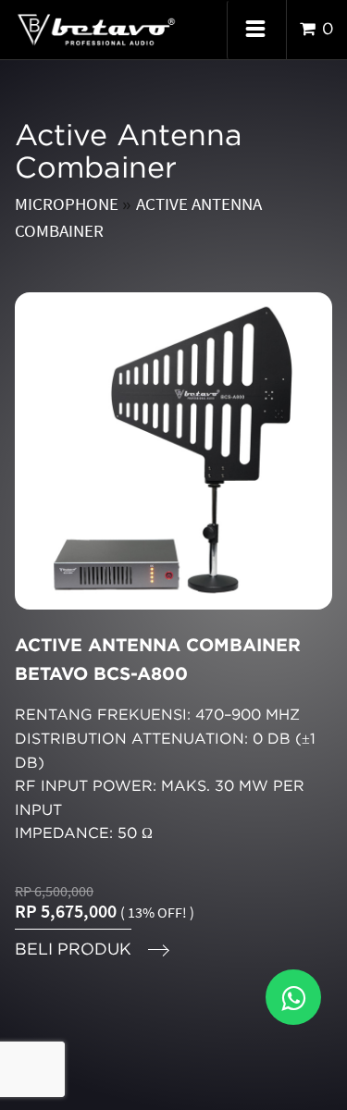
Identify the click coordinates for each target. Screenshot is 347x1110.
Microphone (68, 203)
